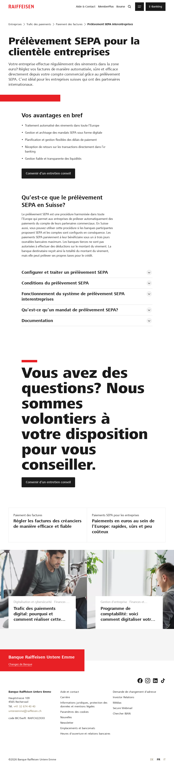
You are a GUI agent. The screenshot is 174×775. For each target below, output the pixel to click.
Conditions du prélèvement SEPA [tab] (55, 283)
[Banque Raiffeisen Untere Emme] (21, 6)
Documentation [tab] (37, 320)
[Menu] (139, 6)
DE (151, 759)
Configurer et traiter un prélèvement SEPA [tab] (65, 272)
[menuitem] (86, 6)
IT (164, 759)
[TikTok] (163, 680)
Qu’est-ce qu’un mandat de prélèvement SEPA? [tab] (70, 309)
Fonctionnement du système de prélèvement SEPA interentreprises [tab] (74, 296)
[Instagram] (147, 680)
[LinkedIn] (155, 680)
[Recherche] (129, 6)
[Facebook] (140, 680)
